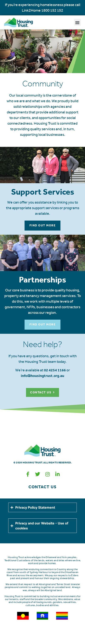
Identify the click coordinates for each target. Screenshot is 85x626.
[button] (77, 22)
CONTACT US (42, 486)
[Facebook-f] (28, 474)
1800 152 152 (52, 10)
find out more (43, 225)
